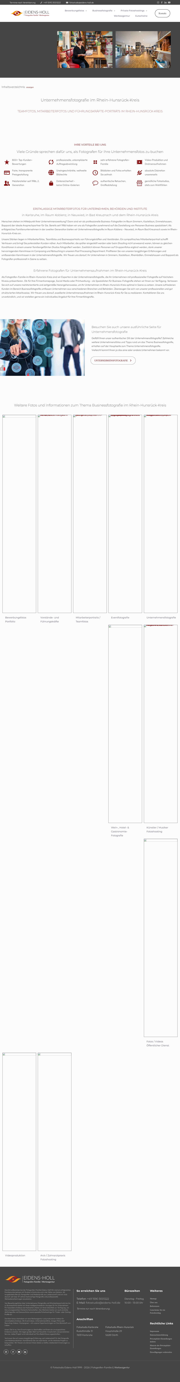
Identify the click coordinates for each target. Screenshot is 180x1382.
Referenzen (154, 1306)
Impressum (154, 1331)
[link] (42, 347)
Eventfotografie (120, 617)
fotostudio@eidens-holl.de (103, 1302)
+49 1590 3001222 (98, 1298)
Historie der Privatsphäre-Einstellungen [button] (160, 1347)
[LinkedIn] (165, 2)
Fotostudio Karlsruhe (87, 1327)
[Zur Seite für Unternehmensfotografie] (42, 347)
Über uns (153, 1302)
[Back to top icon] (167, 1376)
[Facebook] (162, 2)
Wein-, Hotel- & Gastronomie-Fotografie (120, 831)
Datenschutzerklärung (159, 1335)
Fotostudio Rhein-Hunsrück (119, 1327)
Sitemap (153, 1299)
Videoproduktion (15, 1255)
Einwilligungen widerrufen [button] (161, 1352)
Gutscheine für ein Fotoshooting (157, 1311)
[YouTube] (169, 2)
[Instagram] (158, 2)
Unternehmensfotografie (161, 617)
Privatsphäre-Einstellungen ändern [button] (161, 1340)
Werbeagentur (122, 1367)
